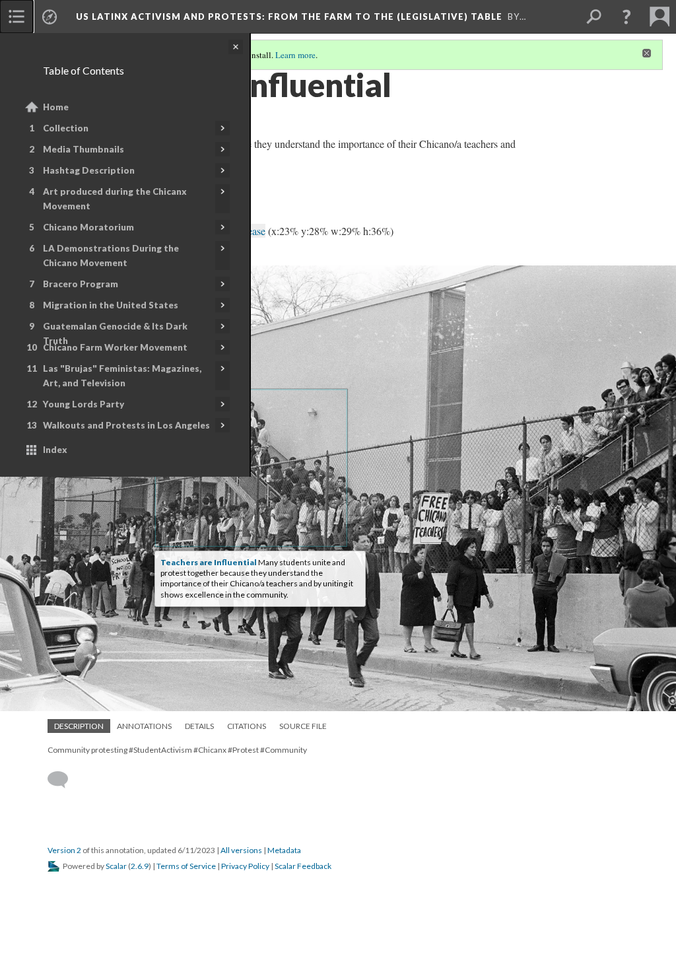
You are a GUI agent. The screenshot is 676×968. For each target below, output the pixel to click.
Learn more (295, 55)
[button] (626, 16)
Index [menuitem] (55, 449)
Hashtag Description (89, 170)
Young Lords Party (83, 404)
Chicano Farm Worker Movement (115, 347)
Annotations (144, 726)
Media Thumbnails (83, 149)
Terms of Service (186, 866)
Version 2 (64, 850)
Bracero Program (80, 284)
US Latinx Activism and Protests (289, 16)
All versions (241, 850)
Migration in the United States (110, 305)
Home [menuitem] (56, 107)
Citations (246, 726)
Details (199, 726)
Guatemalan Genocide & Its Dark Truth (115, 333)
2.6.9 (140, 866)
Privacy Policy (245, 866)
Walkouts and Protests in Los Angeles (126, 425)
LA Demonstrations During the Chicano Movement (111, 255)
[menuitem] (16, 16)
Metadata (284, 850)
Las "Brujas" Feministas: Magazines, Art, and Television (122, 375)
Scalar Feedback (303, 866)
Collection (65, 128)
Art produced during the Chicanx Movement (115, 198)
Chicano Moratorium (88, 227)
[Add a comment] (64, 779)
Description (79, 726)
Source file (303, 726)
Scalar (116, 866)
